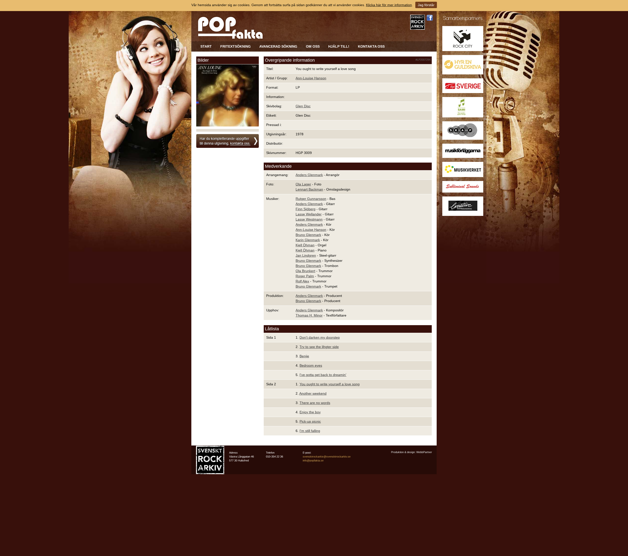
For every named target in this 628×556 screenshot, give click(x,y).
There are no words (315, 403)
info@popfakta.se (313, 460)
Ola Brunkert (305, 271)
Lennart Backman (309, 189)
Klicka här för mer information (389, 5)
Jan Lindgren (306, 255)
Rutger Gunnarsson (311, 199)
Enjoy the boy (310, 412)
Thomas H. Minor (309, 315)
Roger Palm (305, 276)
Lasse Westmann (309, 219)
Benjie (304, 356)
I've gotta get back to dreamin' (323, 375)
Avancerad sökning (278, 46)
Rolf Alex (302, 281)
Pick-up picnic (310, 421)
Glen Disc (303, 106)
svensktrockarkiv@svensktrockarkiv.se (327, 456)
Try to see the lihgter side (319, 347)
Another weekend (313, 393)
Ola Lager (303, 184)
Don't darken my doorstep (320, 337)
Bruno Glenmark (308, 235)
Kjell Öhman (305, 245)
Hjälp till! (338, 46)
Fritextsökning (235, 46)
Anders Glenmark (309, 175)
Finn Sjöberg (305, 209)
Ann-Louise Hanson (311, 78)
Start (206, 46)
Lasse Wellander (309, 214)
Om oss (313, 46)
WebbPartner (424, 452)
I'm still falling (310, 431)
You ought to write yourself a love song (330, 384)
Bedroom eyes (311, 365)
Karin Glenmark (308, 240)
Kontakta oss (371, 46)
